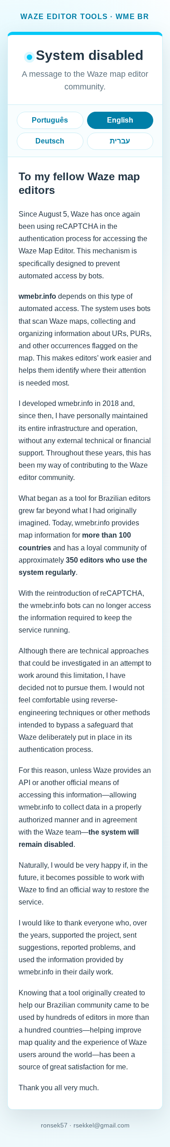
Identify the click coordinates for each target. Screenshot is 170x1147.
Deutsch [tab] (49, 141)
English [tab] (120, 120)
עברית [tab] (120, 141)
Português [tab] (50, 120)
